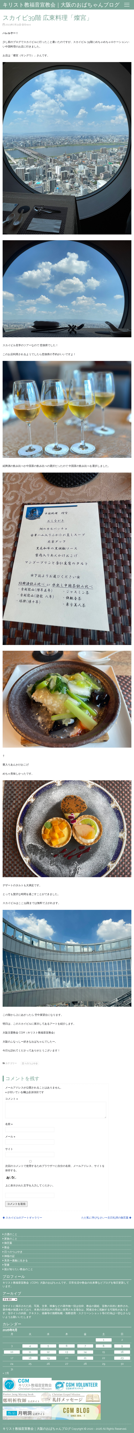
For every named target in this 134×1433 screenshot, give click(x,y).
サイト (9, 1149)
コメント (11, 1098)
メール (10, 1136)
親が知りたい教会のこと (18, 1269)
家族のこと (10, 1238)
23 (122, 1358)
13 (66, 1352)
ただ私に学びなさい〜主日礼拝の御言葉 (104, 1217)
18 (30, 1358)
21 (85, 1358)
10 (11, 1352)
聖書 (6, 1264)
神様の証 (9, 1256)
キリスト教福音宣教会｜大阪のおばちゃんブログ (61, 5)
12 (48, 1352)
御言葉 (8, 1242)
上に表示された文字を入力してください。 (30, 1185)
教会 (6, 1247)
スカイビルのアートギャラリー (24, 1217)
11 (30, 1352)
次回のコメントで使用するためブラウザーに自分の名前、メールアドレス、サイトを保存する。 (55, 1168)
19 (48, 1358)
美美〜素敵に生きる (16, 1260)
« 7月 (6, 1373)
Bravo (27, 24)
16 (122, 1352)
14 (85, 1352)
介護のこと (10, 1234)
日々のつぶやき (30, 1063)
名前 (9, 1124)
